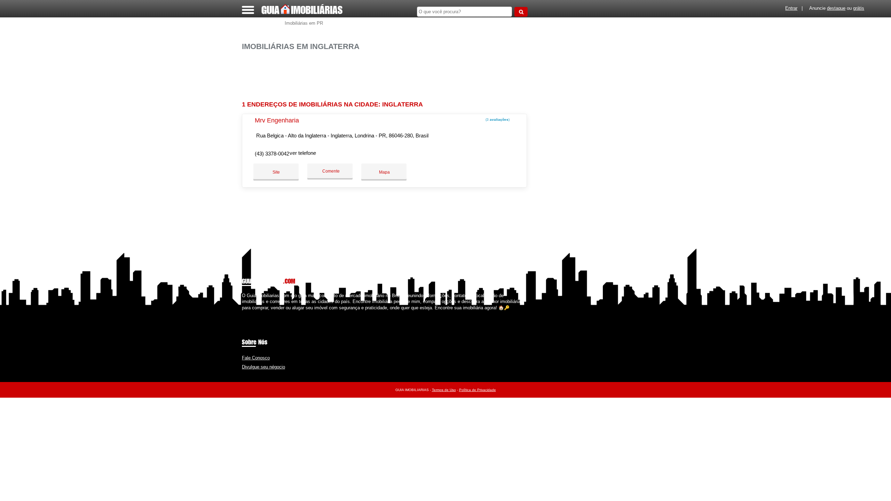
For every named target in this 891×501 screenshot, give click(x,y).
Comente (330, 171)
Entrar (791, 8)
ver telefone (303, 153)
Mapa (384, 172)
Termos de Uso (444, 390)
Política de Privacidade (477, 390)
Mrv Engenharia (277, 120)
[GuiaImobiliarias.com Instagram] (249, 313)
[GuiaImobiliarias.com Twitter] (246, 313)
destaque (836, 8)
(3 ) (497, 119)
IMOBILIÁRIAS (301, 9)
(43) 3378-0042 (272, 154)
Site (276, 172)
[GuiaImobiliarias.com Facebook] (243, 313)
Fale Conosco (256, 357)
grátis (858, 8)
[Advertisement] (388, 72)
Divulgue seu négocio (263, 366)
